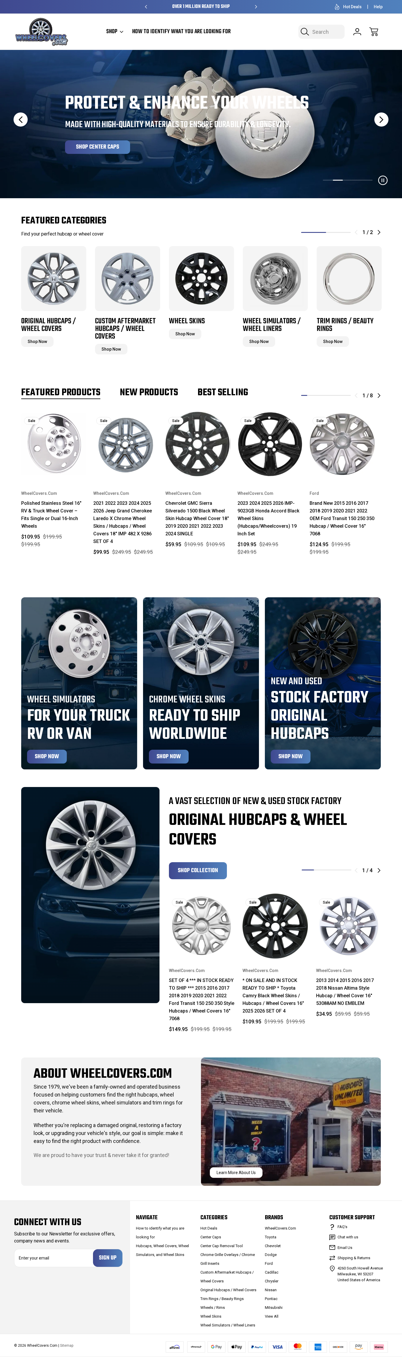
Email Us (345, 1247)
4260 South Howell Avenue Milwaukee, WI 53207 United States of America (360, 1274)
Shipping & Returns (354, 1258)
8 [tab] (348, 395)
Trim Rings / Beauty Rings (222, 1299)
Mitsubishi (274, 1307)
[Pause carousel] (383, 180)
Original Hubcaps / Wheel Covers (228, 1290)
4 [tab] (323, 395)
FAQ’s (342, 1227)
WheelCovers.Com (280, 1228)
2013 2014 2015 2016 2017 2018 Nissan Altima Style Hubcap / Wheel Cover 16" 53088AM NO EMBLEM (345, 992)
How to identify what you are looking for (181, 32)
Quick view (63, 421)
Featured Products (60, 393)
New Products (149, 393)
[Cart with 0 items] (374, 31)
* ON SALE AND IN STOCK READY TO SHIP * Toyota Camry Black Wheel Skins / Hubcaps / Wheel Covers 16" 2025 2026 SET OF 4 (273, 996)
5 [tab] (329, 395)
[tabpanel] (54, 295)
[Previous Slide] (21, 119)
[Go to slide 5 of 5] (368, 180)
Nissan (271, 1290)
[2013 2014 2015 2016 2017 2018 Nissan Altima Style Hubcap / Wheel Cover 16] (348, 926)
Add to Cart (54, 464)
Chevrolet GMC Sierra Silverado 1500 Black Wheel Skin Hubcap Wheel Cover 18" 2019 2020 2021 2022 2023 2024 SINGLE (197, 518)
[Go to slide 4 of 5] (358, 180)
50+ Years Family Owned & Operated (201, 6)
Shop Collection (198, 870)
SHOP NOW (88, 147)
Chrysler (271, 1281)
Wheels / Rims (212, 1307)
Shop (111, 32)
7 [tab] (341, 395)
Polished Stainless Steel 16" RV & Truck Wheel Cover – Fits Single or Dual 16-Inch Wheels (51, 514)
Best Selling (222, 393)
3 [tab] (316, 395)
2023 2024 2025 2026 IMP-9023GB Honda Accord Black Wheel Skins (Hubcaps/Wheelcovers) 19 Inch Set (268, 518)
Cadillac (271, 1272)
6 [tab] (335, 395)
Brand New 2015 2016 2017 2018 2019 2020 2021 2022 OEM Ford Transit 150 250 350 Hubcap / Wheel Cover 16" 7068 (342, 518)
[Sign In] (357, 31)
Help (378, 6)
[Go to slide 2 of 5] (338, 180)
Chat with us (348, 1237)
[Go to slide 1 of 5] (328, 180)
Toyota (270, 1237)
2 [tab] (338, 232)
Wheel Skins (210, 1316)
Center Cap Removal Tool (221, 1246)
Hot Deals (352, 6)
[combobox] (321, 32)
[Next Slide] (381, 119)
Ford (269, 1263)
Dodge (271, 1254)
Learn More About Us (236, 1172)
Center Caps (210, 1237)
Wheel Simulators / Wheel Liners (227, 1325)
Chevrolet (273, 1246)
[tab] (328, 180)
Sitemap (66, 1345)
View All (271, 1316)
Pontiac (271, 1299)
